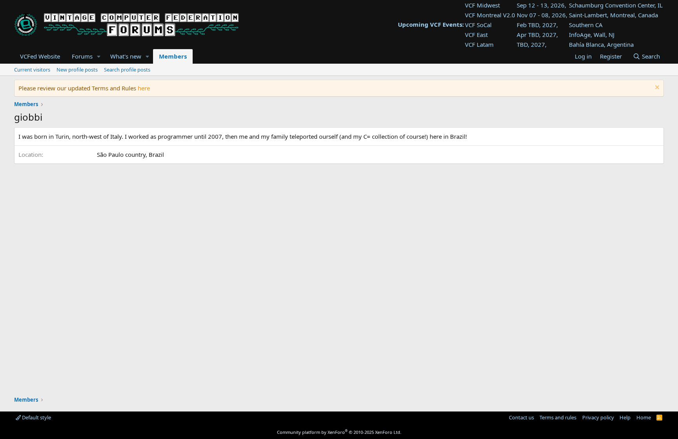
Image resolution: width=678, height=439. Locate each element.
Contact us (521, 417)
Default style (36, 417)
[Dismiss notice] (656, 88)
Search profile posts (127, 69)
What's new (125, 56)
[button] (98, 56)
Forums (82, 56)
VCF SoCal (478, 25)
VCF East (476, 35)
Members (173, 56)
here (144, 88)
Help (625, 417)
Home (643, 417)
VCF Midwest (482, 5)
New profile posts (77, 69)
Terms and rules (557, 417)
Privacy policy (598, 417)
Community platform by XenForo (339, 432)
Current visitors (32, 69)
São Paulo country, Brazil (130, 154)
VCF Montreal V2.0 (490, 15)
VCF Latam (479, 44)
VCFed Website (40, 56)
